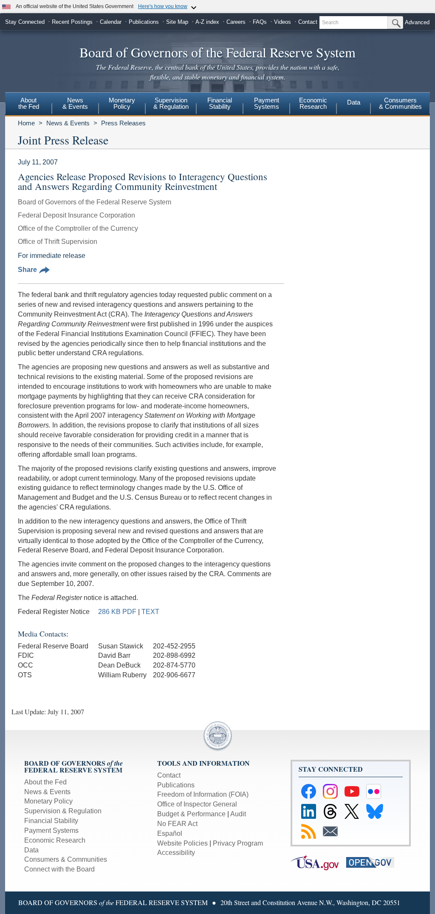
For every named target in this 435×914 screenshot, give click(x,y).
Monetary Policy (48, 801)
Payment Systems (51, 830)
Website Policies (182, 843)
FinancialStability (219, 103)
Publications (144, 22)
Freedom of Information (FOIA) (203, 794)
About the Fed (45, 782)
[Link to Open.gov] (373, 862)
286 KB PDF (117, 611)
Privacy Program (238, 843)
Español (169, 833)
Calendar (110, 22)
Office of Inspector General (197, 804)
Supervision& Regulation (171, 103)
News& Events (75, 103)
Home (26, 123)
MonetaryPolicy (122, 103)
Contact (307, 22)
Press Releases (123, 123)
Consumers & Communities (400, 103)
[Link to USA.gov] (318, 862)
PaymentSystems (266, 103)
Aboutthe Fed (28, 103)
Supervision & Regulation (63, 811)
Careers (236, 22)
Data (353, 102)
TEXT (150, 611)
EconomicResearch (313, 103)
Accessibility (176, 852)
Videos (282, 22)
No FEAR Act (177, 823)
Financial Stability (51, 820)
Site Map (177, 22)
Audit (238, 814)
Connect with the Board (59, 869)
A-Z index (207, 22)
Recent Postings (72, 22)
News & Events (68, 123)
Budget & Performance (191, 814)
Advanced (417, 22)
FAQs (260, 22)
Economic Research (54, 840)
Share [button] (27, 269)
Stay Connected (25, 22)
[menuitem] (28, 104)
